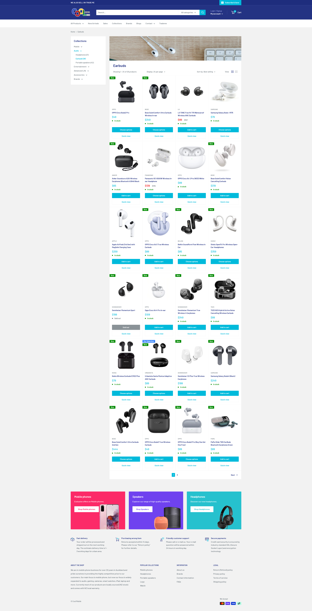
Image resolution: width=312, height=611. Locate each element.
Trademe (163, 23)
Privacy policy (219, 574)
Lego (142, 582)
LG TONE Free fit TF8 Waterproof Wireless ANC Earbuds (191, 114)
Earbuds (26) (81, 59)
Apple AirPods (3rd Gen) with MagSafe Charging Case (123, 245)
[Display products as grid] (232, 72)
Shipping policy (219, 582)
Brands (129, 23)
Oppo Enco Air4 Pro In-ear (155, 310)
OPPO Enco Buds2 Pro (120, 113)
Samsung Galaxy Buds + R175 (222, 113)
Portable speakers (148, 578)
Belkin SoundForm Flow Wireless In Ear (191, 245)
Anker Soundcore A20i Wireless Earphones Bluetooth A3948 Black (125, 179)
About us (180, 570)
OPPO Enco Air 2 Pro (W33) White (191, 178)
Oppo (114, 109)
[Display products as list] (236, 72)
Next (233, 475)
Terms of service (220, 578)
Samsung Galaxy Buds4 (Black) (223, 376)
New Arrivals (93, 23)
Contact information (185, 578)
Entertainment (80, 66)
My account (215, 13)
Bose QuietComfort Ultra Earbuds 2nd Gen (125, 443)
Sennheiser (116, 307)
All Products (76, 23)
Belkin (180, 241)
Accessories (79, 75)
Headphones (145, 574)
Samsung (214, 109)
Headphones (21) (82, 55)
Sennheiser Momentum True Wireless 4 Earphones (189, 311)
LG (179, 109)
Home (73, 32)
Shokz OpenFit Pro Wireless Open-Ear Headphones (224, 245)
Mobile (77, 46)
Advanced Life (80, 70)
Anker (114, 175)
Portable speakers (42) (85, 62)
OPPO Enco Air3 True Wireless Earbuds (157, 245)
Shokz (213, 241)
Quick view (126, 136)
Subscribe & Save (232, 2)
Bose (147, 109)
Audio (76, 50)
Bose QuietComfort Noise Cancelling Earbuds (221, 179)
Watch (143, 585)
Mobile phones (146, 570)
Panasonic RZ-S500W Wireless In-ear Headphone (158, 179)
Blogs (138, 23)
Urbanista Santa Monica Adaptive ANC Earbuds (158, 377)
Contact (149, 23)
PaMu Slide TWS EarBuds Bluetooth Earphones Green (222, 443)
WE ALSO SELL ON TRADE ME (82, 2)
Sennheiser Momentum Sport (123, 310)
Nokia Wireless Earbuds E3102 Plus (126, 376)
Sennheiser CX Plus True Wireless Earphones (191, 377)
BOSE (114, 439)
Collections (117, 23)
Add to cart (191, 130)
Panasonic (149, 175)
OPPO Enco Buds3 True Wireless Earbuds (157, 443)
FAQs (179, 582)
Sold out (126, 327)
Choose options (126, 130)
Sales (105, 23)
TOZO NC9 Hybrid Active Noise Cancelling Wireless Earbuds (223, 311)
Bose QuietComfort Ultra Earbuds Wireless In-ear (158, 114)
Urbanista (149, 373)
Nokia (114, 373)
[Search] (203, 12)
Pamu (213, 439)
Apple (114, 241)
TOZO (212, 307)
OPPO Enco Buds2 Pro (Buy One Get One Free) (191, 443)
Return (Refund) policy (223, 570)
